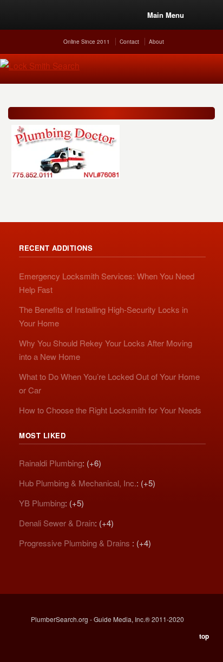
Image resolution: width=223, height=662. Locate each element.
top (204, 636)
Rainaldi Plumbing (50, 463)
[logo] (106, 152)
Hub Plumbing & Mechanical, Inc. (77, 483)
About (156, 41)
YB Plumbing (42, 503)
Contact (129, 41)
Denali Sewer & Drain (57, 523)
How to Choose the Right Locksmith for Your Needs (110, 410)
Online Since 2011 (86, 41)
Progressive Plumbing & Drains (75, 543)
